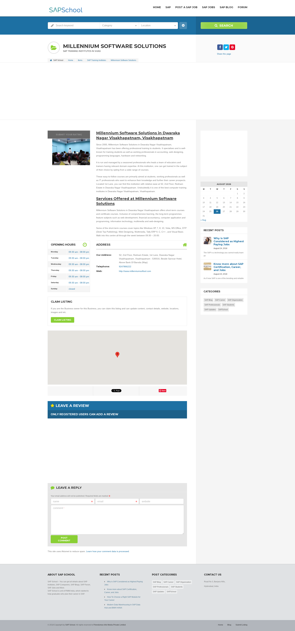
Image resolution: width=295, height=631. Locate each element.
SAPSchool (223, 310)
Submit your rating (69, 134)
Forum (242, 7)
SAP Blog (226, 7)
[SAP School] (66, 8)
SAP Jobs (208, 7)
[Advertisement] (140, 91)
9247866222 (125, 266)
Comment (58, 508)
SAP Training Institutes (96, 60)
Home (157, 7)
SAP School (70, 625)
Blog (229, 625)
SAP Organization (235, 300)
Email (100, 501)
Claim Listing (62, 319)
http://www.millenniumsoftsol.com (135, 271)
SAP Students (228, 305)
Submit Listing (241, 625)
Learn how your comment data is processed (107, 551)
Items (80, 60)
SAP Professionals (212, 305)
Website (146, 501)
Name (56, 501)
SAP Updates (210, 310)
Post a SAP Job (186, 7)
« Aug (203, 220)
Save (164, 390)
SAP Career (220, 300)
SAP (168, 7)
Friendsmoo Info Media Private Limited (110, 625)
